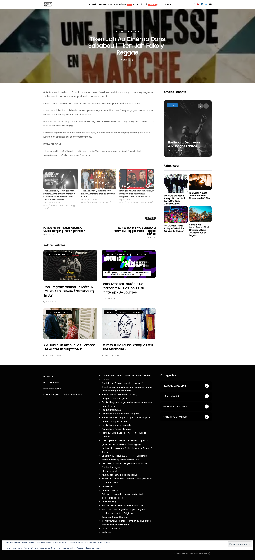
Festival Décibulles (111, 409)
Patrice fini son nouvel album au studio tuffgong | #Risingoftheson (64, 230)
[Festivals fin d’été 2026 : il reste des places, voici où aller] (200, 182)
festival (172, 105)
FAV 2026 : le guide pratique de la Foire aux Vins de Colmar (174, 228)
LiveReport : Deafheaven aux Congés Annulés (185, 144)
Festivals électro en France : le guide (120, 413)
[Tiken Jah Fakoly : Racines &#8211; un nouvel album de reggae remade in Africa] (98, 179)
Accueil (92, 4)
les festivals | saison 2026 (114, 4)
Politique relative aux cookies (89, 548)
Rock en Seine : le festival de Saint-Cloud (123, 505)
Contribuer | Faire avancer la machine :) (64, 394)
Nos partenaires (51, 382)
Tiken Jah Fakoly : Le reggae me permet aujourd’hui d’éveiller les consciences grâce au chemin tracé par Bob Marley (59, 195)
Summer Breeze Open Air (115, 517)
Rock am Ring (109, 501)
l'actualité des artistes (127, 31)
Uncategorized (140, 254)
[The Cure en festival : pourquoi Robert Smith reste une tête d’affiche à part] (176, 183)
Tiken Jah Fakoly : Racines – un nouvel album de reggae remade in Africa (98, 193)
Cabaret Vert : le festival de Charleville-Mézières (127, 375)
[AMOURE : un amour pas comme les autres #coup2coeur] (70, 323)
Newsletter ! (49, 376)
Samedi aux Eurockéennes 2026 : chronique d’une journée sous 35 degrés (199, 230)
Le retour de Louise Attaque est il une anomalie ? (127, 347)
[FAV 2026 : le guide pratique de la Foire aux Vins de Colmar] (176, 214)
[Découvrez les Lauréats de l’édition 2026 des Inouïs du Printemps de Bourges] (129, 264)
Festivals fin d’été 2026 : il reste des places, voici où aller (199, 195)
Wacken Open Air (111, 528)
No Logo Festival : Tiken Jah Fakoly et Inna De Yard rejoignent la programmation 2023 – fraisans (136, 193)
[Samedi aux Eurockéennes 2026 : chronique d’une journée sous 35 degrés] (200, 214)
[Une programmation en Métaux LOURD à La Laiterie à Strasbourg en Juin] (70, 265)
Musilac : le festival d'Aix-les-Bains (119, 474)
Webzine (106, 532)
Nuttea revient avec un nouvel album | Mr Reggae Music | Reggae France (135, 232)
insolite (109, 312)
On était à (146, 4)
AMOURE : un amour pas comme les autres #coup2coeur (69, 347)
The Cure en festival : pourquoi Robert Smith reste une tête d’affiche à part (175, 199)
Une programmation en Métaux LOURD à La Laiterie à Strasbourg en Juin (68, 291)
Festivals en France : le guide (116, 428)
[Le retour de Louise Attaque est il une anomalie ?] (129, 323)
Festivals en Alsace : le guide (116, 425)
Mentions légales (52, 388)
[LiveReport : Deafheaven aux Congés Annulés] (188, 128)
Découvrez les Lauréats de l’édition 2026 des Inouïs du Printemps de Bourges (123, 288)
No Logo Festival (110, 490)
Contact (166, 4)
